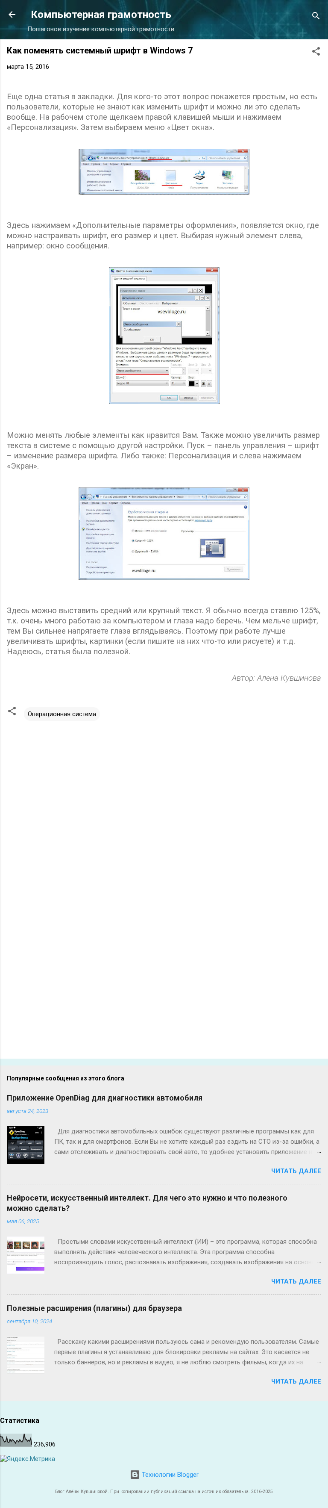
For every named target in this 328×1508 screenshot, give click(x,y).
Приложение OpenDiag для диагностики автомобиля (104, 1097)
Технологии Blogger (169, 1474)
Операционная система (62, 714)
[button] (316, 52)
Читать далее (296, 1171)
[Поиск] (316, 17)
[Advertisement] (164, 985)
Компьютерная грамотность (101, 15)
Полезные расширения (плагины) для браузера (94, 1308)
